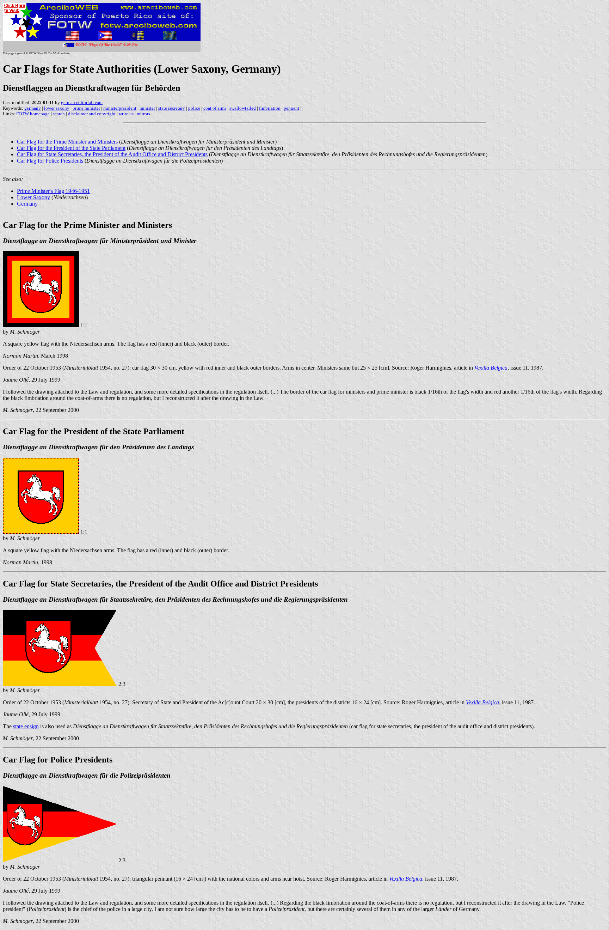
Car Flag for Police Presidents (50, 161)
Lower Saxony (33, 197)
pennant (291, 108)
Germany (27, 204)
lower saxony (56, 108)
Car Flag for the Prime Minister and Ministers (67, 142)
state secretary (171, 108)
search (59, 113)
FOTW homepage (33, 113)
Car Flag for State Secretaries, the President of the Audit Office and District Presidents (112, 154)
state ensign (26, 726)
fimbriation (270, 108)
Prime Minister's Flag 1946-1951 (53, 191)
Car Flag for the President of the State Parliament (71, 148)
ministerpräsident (119, 108)
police (194, 108)
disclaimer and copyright (92, 113)
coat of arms (214, 108)
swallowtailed (242, 108)
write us (126, 113)
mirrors (143, 113)
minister (147, 108)
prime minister (86, 108)
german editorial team (82, 102)
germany (32, 108)
